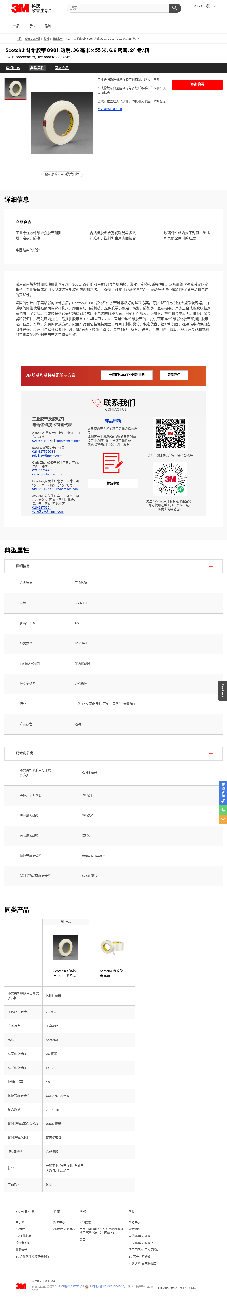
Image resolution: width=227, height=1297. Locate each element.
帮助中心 (134, 1222)
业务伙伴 (21, 1249)
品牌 (47, 26)
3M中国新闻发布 (64, 1229)
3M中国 (21, 1229)
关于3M (21, 1222)
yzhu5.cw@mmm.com (48, 511)
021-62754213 (42, 470)
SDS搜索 (85, 1222)
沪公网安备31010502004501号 (107, 1286)
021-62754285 (42, 441)
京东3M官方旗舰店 (141, 1243)
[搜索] (175, 8)
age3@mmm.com (68, 441)
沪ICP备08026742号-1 (71, 1286)
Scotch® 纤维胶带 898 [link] (111, 974)
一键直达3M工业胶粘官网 (127, 375)
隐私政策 (50, 1281)
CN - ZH (199, 6)
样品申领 (113, 483)
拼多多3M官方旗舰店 (142, 1263)
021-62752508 (42, 452)
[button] (62, 123)
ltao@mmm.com (67, 489)
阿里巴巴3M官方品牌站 (144, 1249)
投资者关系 (23, 1243)
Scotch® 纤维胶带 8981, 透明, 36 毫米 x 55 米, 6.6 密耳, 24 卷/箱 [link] (64, 974)
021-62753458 (42, 489)
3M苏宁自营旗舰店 (141, 1256)
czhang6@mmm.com (47, 474)
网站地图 (134, 1229)
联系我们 (174, 375)
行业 (31, 26)
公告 (82, 1239)
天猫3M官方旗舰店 (141, 1236)
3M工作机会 (23, 1236)
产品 (16, 26)
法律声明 (37, 1281)
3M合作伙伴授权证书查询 (32, 1256)
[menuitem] (12, 68)
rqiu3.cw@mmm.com (47, 456)
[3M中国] (36, 8)
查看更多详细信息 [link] (110, 109)
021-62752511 (41, 507)
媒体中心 (59, 1222)
